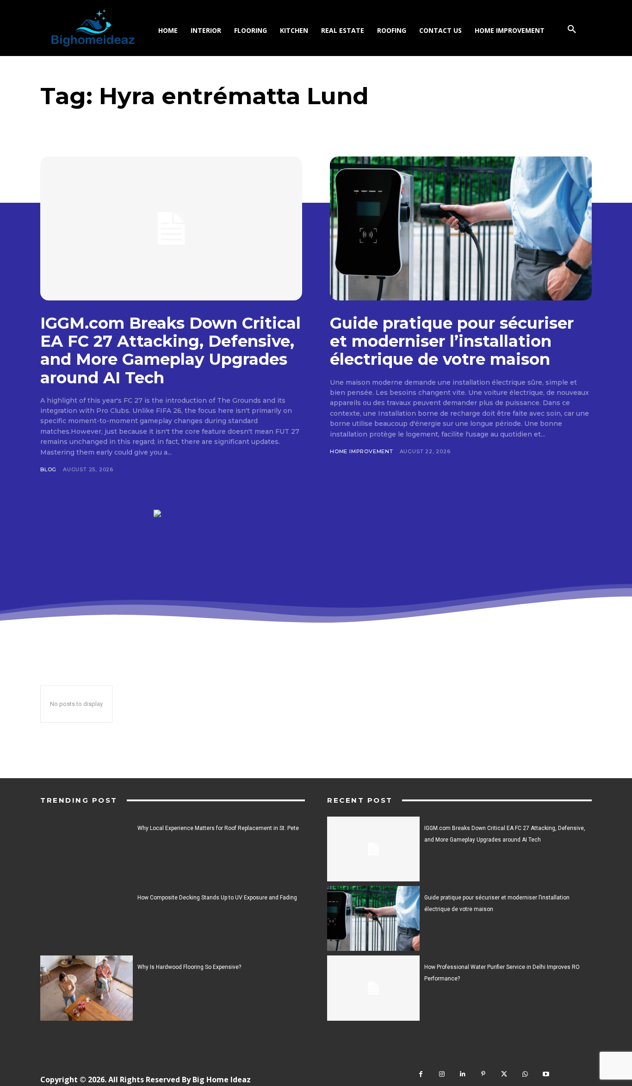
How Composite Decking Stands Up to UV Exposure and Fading (217, 897)
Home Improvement (361, 451)
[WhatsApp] (525, 1074)
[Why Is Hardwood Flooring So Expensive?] (86, 987)
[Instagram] (442, 1074)
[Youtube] (546, 1074)
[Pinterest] (483, 1074)
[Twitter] (504, 1074)
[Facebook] (421, 1074)
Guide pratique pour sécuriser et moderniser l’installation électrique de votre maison (452, 341)
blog (48, 469)
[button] (572, 30)
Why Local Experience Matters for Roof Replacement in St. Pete (218, 828)
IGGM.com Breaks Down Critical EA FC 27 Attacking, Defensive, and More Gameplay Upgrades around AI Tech (170, 350)
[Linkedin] (462, 1074)
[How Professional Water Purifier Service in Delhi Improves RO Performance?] (373, 987)
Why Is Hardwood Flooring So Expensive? (189, 967)
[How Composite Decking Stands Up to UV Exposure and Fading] (86, 918)
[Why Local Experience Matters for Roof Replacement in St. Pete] (86, 849)
